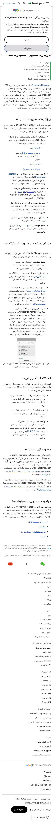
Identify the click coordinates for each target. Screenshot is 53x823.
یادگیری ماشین (45, 619)
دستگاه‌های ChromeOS (42, 656)
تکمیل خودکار (25, 225)
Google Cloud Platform (41, 785)
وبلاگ (49, 599)
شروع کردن (26, 48)
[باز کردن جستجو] (24, 3)
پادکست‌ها (47, 604)
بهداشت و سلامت (45, 624)
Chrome (47, 776)
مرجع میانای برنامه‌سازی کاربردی (39, 722)
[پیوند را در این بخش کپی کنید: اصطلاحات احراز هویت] (19, 378)
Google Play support (42, 750)
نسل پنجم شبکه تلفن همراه (41, 636)
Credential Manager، (41, 85)
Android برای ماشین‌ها (42, 661)
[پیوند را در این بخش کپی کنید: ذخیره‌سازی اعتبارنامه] (21, 449)
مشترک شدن (19, 809)
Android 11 (46, 702)
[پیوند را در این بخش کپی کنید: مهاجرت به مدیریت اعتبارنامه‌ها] (9, 501)
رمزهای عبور (35, 164)
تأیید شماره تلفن (38, 304)
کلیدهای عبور (34, 148)
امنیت (49, 586)
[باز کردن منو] (47, 3)
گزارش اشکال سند (44, 746)
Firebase (47, 780)
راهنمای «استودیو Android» (40, 713)
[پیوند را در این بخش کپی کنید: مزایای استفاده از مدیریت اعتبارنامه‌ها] (48, 247)
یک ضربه (41, 526)
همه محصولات (46, 789)
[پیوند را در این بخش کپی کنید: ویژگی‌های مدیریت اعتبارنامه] (12, 119)
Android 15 (46, 685)
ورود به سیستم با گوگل (30, 153)
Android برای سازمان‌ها (42, 582)
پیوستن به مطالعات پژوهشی (41, 755)
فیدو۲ (42, 536)
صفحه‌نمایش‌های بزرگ (43, 648)
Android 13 (46, 693)
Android (47, 578)
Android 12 (46, 698)
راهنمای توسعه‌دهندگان (43, 718)
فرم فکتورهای (39, 276)
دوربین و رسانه (45, 628)
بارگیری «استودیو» (44, 726)
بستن (26, 39)
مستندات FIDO (36, 431)
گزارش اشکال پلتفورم (43, 742)
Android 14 (46, 689)
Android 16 (46, 680)
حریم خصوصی (45, 632)
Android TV (46, 665)
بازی (49, 615)
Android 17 (46, 676)
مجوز (35, 799)
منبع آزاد (48, 591)
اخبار (49, 595)
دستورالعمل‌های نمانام (23, 799)
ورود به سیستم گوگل (36, 522)
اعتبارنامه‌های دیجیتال (31, 169)
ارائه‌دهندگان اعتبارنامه (27, 191)
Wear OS (47, 652)
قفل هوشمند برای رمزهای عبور (33, 531)
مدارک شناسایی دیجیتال (35, 291)
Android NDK (45, 730)
